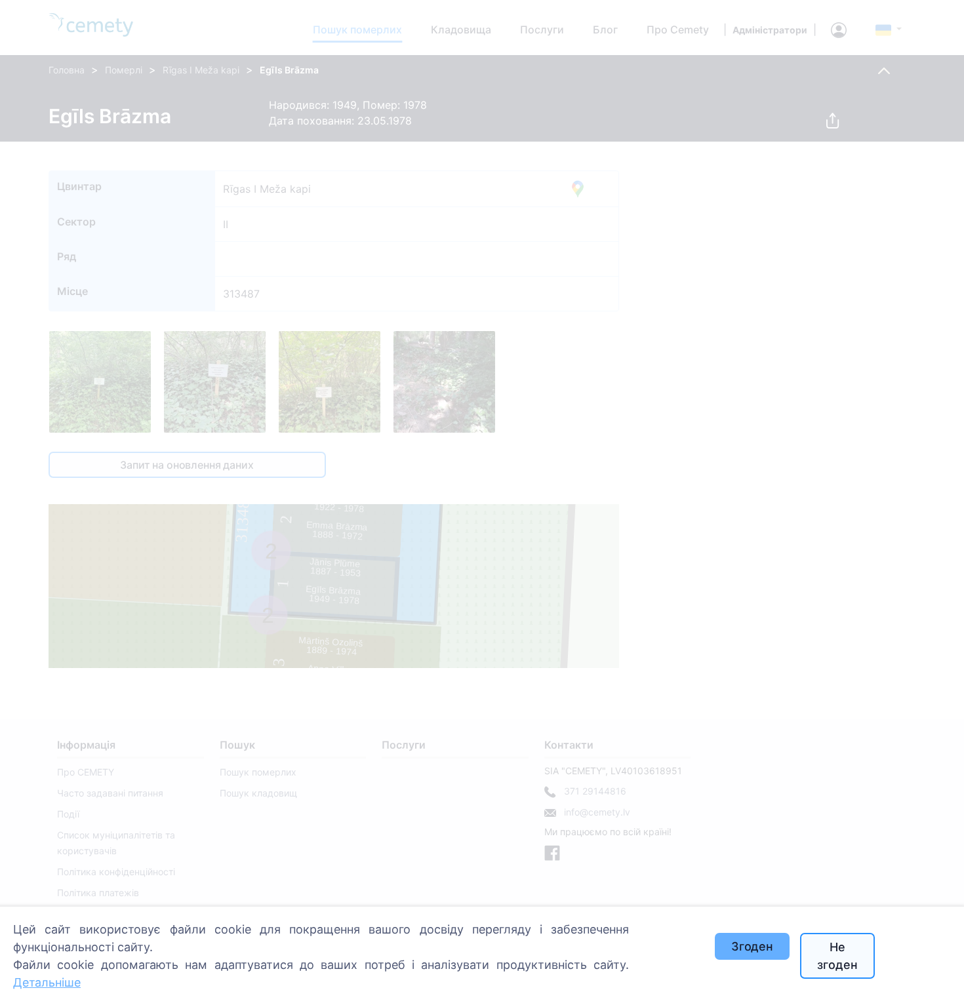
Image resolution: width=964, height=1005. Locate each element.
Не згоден (837, 956)
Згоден (752, 946)
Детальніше (47, 982)
